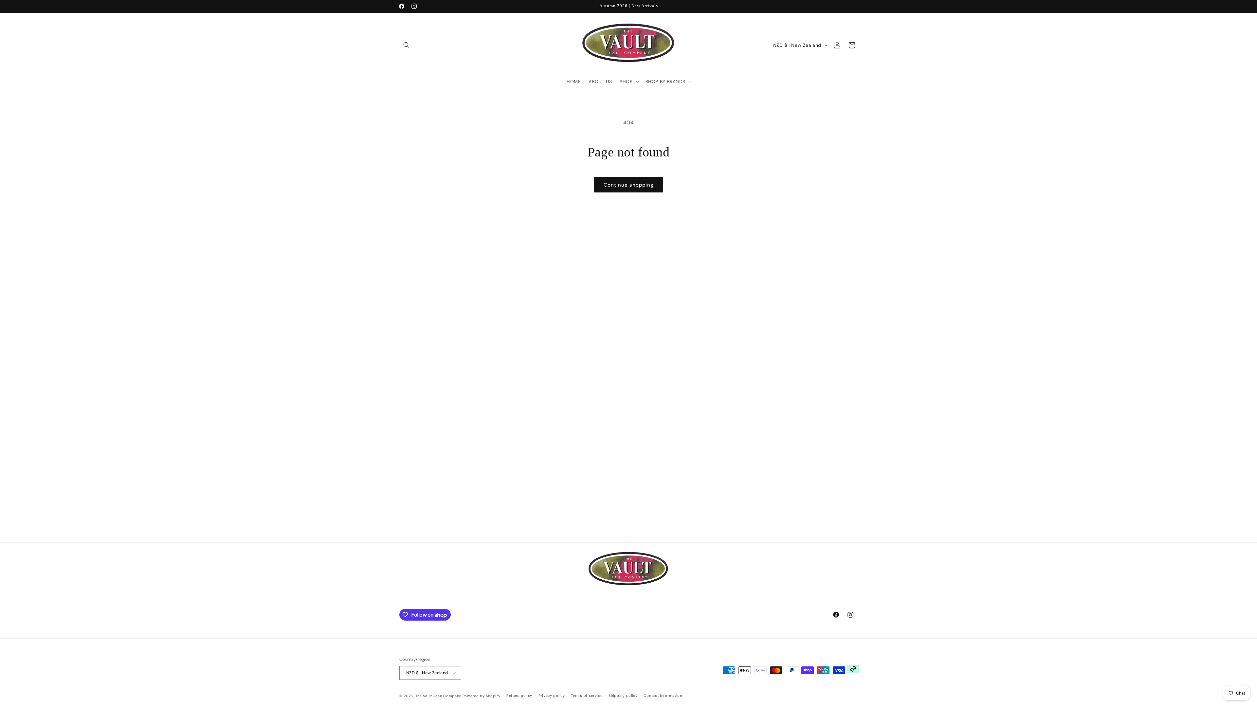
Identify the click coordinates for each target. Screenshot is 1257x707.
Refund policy (519, 695)
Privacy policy (551, 695)
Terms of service (586, 695)
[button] (406, 45)
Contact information (663, 695)
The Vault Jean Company (439, 696)
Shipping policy (623, 695)
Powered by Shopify (482, 696)
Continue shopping (628, 185)
